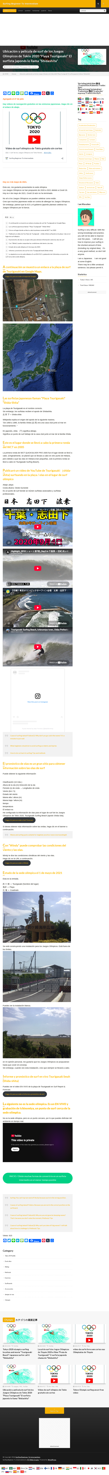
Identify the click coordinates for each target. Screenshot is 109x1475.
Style (97, 183)
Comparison (83, 140)
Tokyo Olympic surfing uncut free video (88, 1391)
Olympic (17, 67)
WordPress (52, 1460)
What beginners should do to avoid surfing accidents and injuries (33, 746)
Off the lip (88, 163)
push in (43, 10)
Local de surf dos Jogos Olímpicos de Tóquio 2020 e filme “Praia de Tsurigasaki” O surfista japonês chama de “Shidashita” (53, 1353)
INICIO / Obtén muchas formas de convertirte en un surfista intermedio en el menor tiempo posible (37, 1178)
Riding (7, 1267)
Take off (99, 187)
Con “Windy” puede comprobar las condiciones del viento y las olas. (29, 243)
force (50, 10)
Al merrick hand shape (86, 130)
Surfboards (8, 1283)
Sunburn (81, 187)
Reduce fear (82, 168)
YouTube (34, 67)
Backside (98, 130)
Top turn (81, 192)
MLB (103, 159)
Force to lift (95, 144)
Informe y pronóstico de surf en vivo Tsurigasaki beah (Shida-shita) (29, 250)
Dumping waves (84, 144)
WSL (29, 67)
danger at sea (9, 1294)
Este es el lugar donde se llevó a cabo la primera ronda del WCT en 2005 (31, 230)
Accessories (9, 1289)
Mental (97, 159)
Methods (8, 1272)
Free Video (99, 149)
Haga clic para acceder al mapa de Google (20, 276)
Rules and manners (95, 168)
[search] (104, 10)
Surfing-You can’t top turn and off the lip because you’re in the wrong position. (38, 1198)
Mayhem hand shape (85, 159)
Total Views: (84, 285)
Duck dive (8, 1261)
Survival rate (91, 187)
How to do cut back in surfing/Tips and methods (27, 753)
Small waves (89, 173)
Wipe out (102, 192)
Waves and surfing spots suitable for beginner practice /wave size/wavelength (38, 835)
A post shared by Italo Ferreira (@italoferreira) (37, 728)
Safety (81, 173)
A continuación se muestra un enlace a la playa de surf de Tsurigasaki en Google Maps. (36, 223)
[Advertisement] (54, 30)
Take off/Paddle (10, 1256)
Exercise (8, 1278)
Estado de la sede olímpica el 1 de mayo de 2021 (23, 247)
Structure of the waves (86, 183)
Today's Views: (85, 280)
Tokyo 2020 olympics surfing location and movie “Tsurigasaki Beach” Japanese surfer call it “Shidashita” (17, 1353)
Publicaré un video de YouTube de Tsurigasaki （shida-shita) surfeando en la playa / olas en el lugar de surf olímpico (38, 235)
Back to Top (54, 1411)
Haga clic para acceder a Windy (16, 863)
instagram (24, 67)
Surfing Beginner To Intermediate (28, 1457)
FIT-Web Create (33, 1460)
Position (96, 163)
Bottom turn (91, 135)
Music (81, 163)
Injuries (81, 154)
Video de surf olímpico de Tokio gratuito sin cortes (52, 1391)
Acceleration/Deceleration (87, 125)
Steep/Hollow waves (85, 178)
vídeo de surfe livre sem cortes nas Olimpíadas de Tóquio (89, 1350)
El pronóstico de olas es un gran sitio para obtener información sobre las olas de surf (35, 240)
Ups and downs (92, 192)
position (27, 10)
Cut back (92, 140)
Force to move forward (86, 149)
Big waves (82, 135)
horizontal (36, 10)
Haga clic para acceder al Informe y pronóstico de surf (24, 1094)
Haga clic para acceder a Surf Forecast (19, 820)
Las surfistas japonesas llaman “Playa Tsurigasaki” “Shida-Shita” (28, 227)
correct (20, 10)
